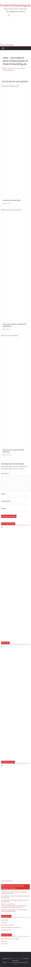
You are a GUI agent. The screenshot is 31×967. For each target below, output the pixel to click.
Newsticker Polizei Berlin (9, 888)
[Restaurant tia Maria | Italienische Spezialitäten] (15, 210)
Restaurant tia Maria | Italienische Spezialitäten (14, 325)
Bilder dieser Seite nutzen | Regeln (10, 938)
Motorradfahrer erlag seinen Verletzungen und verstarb (15, 896)
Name (3, 494)
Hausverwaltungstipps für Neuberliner (11, 927)
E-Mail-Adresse (6, 501)
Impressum (4, 941)
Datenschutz (4, 943)
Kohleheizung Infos (6, 930)
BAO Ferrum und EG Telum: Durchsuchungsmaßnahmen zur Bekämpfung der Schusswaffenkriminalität (13, 905)
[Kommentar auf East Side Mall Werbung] (15, 335)
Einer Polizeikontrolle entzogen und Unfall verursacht (14, 900)
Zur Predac (4, 922)
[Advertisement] (15, 31)
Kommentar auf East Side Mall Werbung (13, 451)
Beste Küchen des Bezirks (7, 925)
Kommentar (5, 473)
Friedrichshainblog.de (15, 5)
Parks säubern (4, 920)
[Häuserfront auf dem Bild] (15, 86)
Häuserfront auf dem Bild (11, 200)
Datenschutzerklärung (6, 881)
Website (3, 508)
